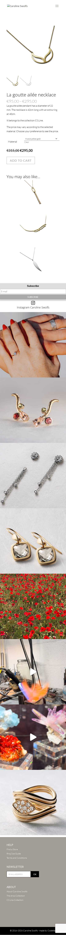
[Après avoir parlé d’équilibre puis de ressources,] (33, 802)
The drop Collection (16, 895)
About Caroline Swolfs (17, 891)
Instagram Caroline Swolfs (33, 307)
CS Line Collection (15, 900)
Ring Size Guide (14, 853)
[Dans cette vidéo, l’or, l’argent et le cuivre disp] (33, 671)
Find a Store (12, 849)
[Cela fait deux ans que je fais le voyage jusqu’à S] (33, 737)
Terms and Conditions (17, 858)
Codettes (52, 930)
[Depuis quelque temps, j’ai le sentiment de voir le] (33, 606)
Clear (26, 142)
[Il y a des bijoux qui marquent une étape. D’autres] (33, 541)
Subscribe (33, 286)
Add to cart (21, 160)
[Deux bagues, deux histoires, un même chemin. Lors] (33, 344)
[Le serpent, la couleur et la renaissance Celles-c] (33, 410)
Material (12, 141)
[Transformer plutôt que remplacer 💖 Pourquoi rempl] (33, 475)
